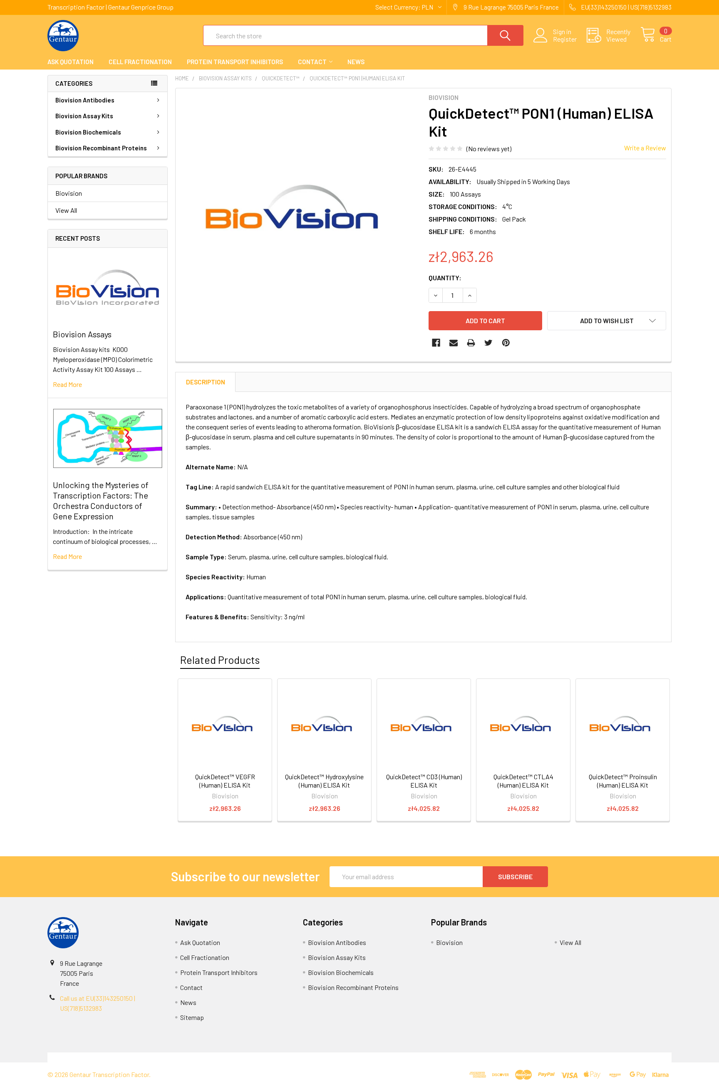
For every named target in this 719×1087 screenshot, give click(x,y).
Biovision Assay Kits (84, 116)
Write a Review (645, 148)
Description (205, 382)
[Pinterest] (505, 342)
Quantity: (445, 278)
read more (67, 384)
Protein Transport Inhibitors (235, 61)
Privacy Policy (593, 1057)
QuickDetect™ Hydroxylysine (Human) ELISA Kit (324, 781)
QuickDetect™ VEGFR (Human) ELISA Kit (225, 781)
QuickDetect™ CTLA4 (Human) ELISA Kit (523, 781)
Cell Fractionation (140, 61)
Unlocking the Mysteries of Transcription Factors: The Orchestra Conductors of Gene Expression (101, 500)
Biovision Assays (82, 334)
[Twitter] (488, 342)
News (355, 61)
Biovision (68, 193)
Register (565, 39)
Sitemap (192, 1017)
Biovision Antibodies (84, 100)
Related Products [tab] (220, 659)
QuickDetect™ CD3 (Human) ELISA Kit (424, 781)
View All (66, 210)
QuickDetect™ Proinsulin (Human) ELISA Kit (623, 781)
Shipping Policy (281, 1057)
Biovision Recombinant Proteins (101, 148)
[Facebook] (436, 342)
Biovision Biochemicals (88, 132)
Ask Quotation (70, 61)
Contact (312, 61)
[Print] (471, 342)
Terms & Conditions (125, 1057)
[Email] (453, 342)
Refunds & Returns (438, 1057)
